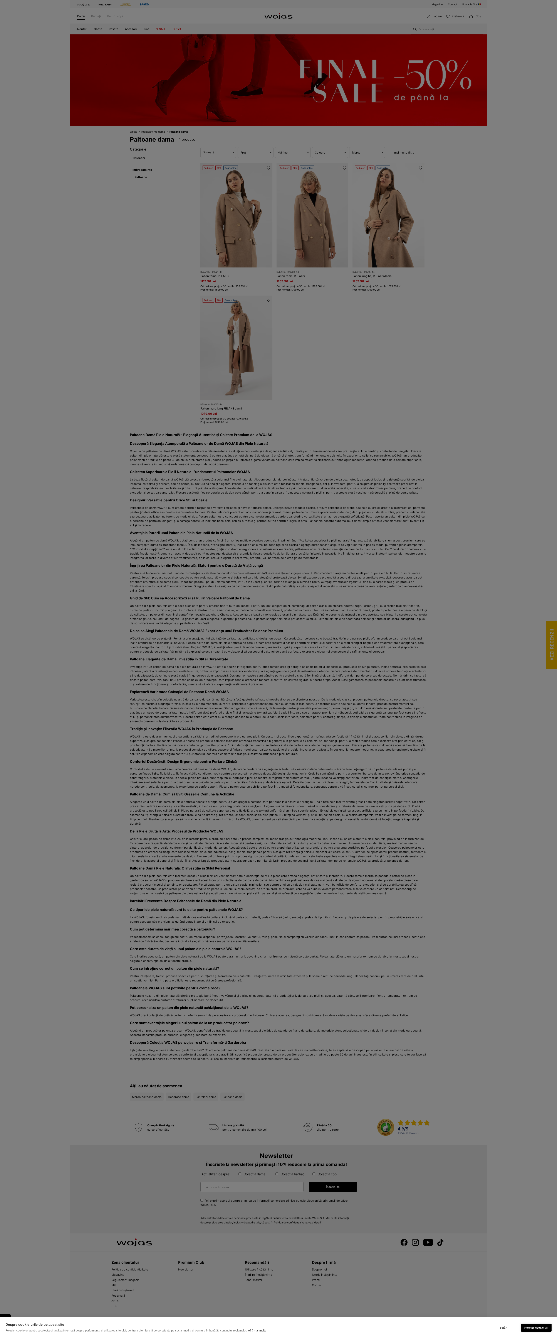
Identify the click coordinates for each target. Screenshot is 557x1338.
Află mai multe (257, 1330)
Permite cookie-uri (536, 1327)
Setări (503, 1327)
